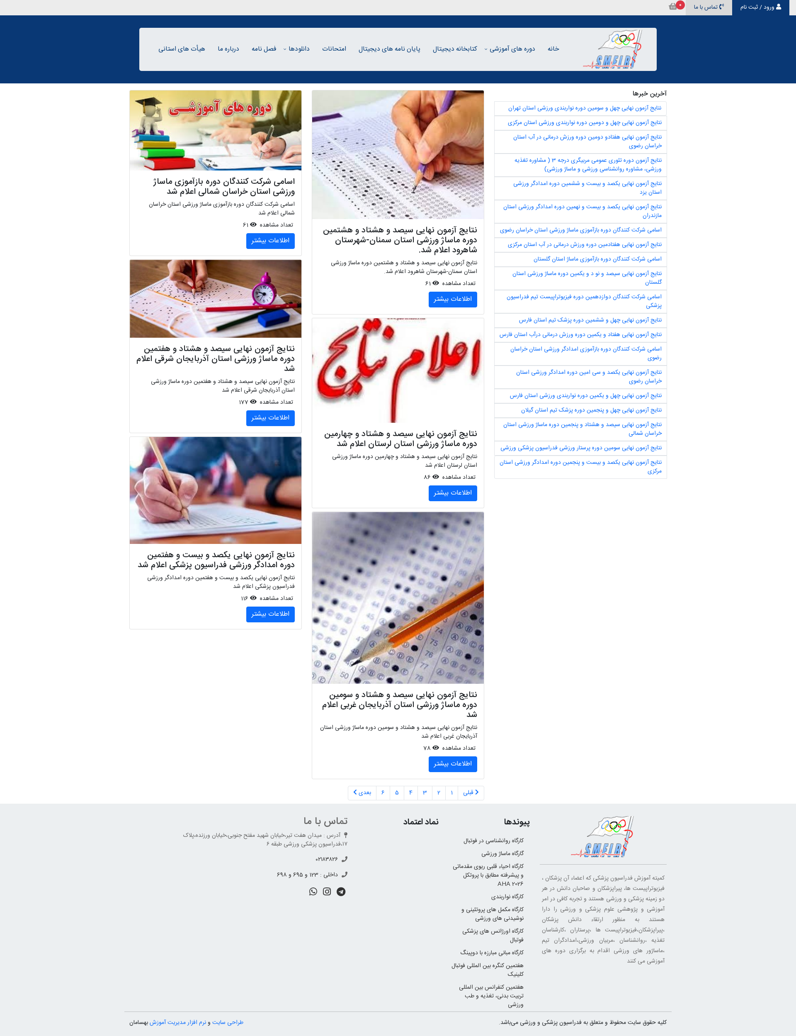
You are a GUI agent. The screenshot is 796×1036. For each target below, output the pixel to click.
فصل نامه (264, 49)
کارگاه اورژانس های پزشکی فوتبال (493, 935)
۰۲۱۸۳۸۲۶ (327, 860)
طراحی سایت (227, 1023)
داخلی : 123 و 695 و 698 (307, 875)
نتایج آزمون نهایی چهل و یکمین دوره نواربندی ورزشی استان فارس (586, 396)
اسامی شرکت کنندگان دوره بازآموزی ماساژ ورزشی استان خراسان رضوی (581, 230)
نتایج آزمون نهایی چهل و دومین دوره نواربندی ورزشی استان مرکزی (585, 123)
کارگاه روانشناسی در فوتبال (494, 841)
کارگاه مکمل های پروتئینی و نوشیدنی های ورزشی (492, 914)
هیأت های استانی (181, 49)
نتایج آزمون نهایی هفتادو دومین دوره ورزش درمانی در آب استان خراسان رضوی (587, 141)
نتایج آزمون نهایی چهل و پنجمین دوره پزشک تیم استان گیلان (591, 410)
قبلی (469, 793)
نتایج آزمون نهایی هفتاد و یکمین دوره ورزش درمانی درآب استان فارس (581, 335)
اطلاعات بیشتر (453, 299)
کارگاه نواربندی (507, 897)
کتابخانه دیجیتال (455, 49)
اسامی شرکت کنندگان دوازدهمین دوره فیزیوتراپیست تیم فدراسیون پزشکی (584, 301)
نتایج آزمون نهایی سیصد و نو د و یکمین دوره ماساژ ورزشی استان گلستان (587, 278)
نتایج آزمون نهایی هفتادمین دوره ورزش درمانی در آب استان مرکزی (585, 245)
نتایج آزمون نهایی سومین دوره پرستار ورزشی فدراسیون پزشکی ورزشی (581, 448)
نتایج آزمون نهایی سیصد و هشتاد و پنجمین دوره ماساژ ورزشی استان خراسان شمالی (582, 429)
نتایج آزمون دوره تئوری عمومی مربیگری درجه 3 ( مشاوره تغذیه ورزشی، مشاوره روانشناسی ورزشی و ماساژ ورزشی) (588, 165)
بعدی (364, 793)
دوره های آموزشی (512, 49)
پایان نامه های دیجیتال (389, 49)
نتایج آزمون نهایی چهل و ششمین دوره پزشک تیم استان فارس (590, 320)
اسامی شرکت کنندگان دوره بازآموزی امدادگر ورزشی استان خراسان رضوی (586, 353)
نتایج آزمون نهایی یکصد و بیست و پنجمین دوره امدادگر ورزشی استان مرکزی (581, 467)
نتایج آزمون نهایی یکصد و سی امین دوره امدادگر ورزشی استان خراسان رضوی (589, 377)
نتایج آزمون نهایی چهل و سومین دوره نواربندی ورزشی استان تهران (584, 108)
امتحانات (334, 49)
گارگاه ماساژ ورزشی (502, 854)
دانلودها (299, 49)
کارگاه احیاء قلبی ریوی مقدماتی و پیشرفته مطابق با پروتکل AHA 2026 (488, 875)
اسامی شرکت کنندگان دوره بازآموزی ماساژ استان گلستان (598, 259)
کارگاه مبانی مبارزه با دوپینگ (492, 953)
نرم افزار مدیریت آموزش (178, 1023)
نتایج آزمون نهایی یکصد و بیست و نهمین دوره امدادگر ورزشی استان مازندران (582, 211)
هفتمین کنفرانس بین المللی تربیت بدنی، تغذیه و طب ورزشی (491, 996)
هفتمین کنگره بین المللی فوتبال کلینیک (487, 970)
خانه (553, 49)
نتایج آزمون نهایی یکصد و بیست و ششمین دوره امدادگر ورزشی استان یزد (587, 188)
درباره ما (228, 49)
